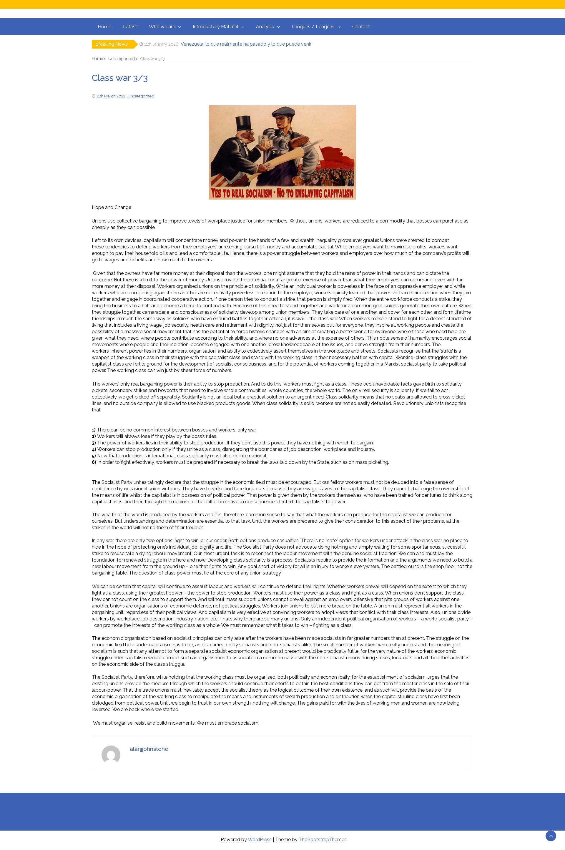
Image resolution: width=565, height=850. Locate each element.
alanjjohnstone (149, 749)
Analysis (265, 26)
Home (104, 26)
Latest (130, 26)
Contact (361, 26)
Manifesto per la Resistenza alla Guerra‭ (221, 44)
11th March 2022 (110, 96)
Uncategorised (141, 96)
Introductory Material (215, 26)
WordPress (260, 839)
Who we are (162, 26)
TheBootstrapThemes (323, 839)
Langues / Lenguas (313, 26)
